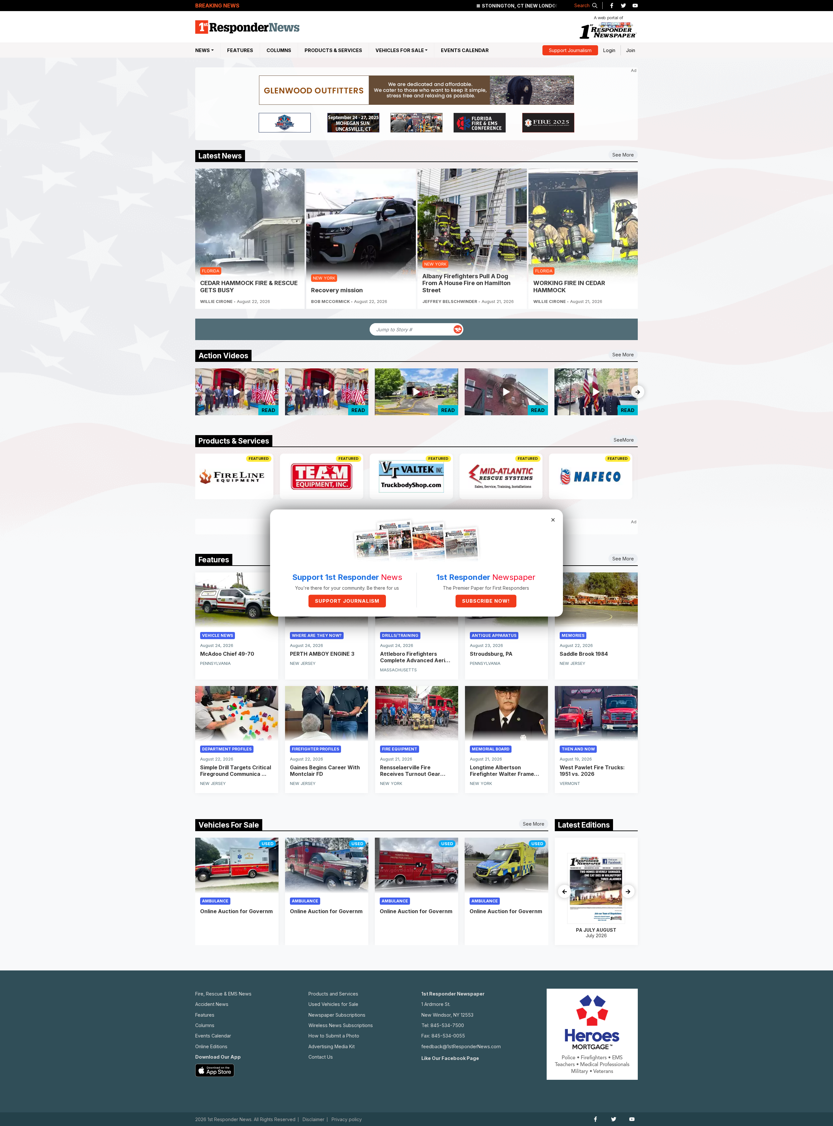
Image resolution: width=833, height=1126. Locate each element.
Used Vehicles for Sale (333, 1004)
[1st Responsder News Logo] (247, 27)
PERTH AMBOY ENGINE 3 (322, 654)
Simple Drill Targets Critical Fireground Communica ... (235, 770)
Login (609, 50)
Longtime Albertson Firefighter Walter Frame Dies (502, 770)
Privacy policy (347, 1119)
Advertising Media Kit (331, 1046)
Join (630, 50)
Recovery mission (337, 290)
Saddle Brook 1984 (584, 654)
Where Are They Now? (317, 635)
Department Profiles (227, 749)
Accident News (211, 1004)
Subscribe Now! (486, 601)
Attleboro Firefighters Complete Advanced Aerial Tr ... (415, 657)
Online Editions (211, 1046)
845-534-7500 (447, 1025)
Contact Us (320, 1057)
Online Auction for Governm (236, 911)
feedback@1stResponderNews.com (461, 1046)
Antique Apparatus (494, 635)
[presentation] (637, 391)
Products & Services (333, 50)
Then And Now (578, 749)
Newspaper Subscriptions (336, 1015)
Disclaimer (313, 1119)
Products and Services (333, 993)
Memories (573, 635)
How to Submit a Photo (333, 1035)
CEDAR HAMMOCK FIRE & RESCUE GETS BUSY (249, 287)
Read (268, 410)
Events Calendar (465, 50)
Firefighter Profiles (315, 749)
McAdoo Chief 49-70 (227, 654)
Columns (278, 50)
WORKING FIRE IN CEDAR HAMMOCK (569, 287)
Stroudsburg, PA (491, 654)
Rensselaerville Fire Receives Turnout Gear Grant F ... (410, 770)
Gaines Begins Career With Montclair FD (325, 770)
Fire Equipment (399, 749)
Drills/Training (400, 635)
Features (240, 50)
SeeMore (624, 440)
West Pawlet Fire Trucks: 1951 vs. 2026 (592, 770)
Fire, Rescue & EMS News (223, 993)
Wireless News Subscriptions (340, 1025)
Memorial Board (491, 749)
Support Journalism (570, 50)
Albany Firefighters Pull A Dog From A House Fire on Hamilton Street (466, 283)
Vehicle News (217, 635)
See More (623, 155)
